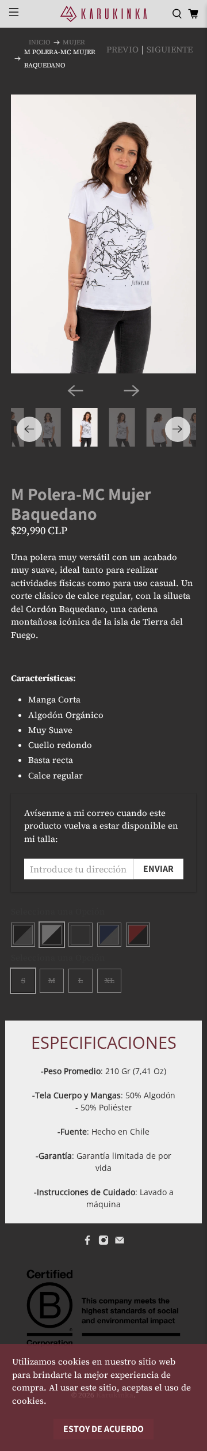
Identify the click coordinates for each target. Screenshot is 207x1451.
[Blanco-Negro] (52, 935)
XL (109, 980)
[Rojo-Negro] (138, 935)
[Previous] (75, 390)
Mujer (74, 42)
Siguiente (170, 49)
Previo (122, 49)
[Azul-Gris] (109, 935)
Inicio (39, 42)
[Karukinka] (103, 14)
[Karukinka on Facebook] (87, 1242)
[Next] (131, 390)
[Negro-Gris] (23, 935)
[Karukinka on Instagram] (103, 1242)
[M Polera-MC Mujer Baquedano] (103, 234)
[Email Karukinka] (119, 1242)
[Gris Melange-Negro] (80, 935)
